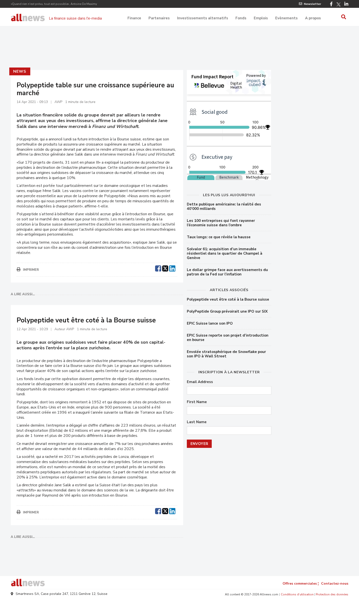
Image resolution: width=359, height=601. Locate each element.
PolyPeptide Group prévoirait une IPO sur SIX (227, 311)
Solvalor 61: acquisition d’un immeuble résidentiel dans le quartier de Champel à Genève (224, 253)
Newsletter (312, 4)
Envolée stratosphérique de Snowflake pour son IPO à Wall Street (226, 354)
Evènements (286, 18)
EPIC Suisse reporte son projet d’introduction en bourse (227, 337)
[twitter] (165, 268)
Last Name (197, 422)
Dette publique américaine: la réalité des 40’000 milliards (224, 206)
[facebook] (158, 268)
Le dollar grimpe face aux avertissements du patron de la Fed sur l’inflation (227, 272)
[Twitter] (338, 4)
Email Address (200, 382)
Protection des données (332, 594)
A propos (313, 18)
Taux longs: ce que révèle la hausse (219, 237)
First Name (197, 402)
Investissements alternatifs (202, 18)
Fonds (240, 18)
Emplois (261, 18)
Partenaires (159, 18)
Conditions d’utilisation (297, 594)
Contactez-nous (334, 583)
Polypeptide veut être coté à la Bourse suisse (228, 299)
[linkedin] (172, 268)
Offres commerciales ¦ (301, 583)
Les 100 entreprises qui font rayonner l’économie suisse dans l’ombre (221, 222)
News (19, 71)
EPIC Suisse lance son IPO (210, 323)
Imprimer (31, 270)
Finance (134, 18)
